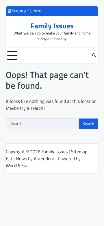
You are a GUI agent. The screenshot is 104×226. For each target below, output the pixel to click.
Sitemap (79, 151)
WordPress (16, 165)
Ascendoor (44, 158)
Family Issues (52, 25)
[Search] (94, 55)
